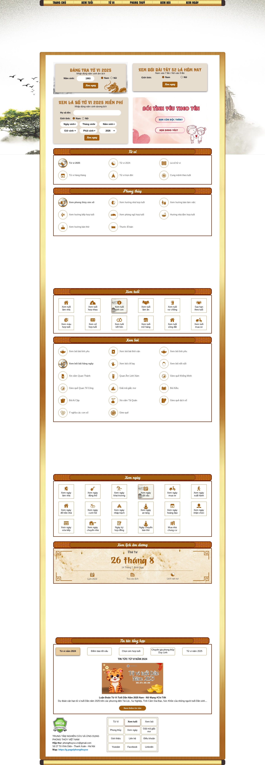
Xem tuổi (87, 2)
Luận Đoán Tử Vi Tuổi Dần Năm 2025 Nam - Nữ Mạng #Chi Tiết (132, 697)
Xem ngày (192, 2)
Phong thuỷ (137, 2)
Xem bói (165, 2)
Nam (106, 78)
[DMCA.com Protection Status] (59, 725)
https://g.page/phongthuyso (73, 749)
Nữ (115, 78)
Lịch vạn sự (173, 578)
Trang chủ (59, 2)
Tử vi (111, 2)
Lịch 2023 (92, 579)
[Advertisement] (132, 29)
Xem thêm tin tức (132, 708)
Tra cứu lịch (132, 578)
